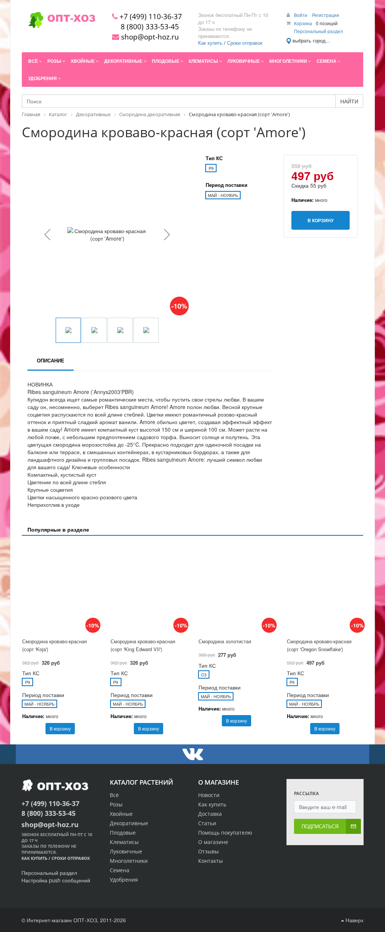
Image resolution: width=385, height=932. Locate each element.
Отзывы (208, 851)
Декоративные (129, 823)
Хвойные (121, 813)
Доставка (210, 813)
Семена (119, 870)
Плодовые (123, 832)
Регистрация (325, 15)
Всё (114, 795)
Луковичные (126, 851)
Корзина (303, 23)
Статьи (207, 823)
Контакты (210, 860)
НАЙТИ (349, 101)
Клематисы (124, 842)
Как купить (210, 42)
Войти (301, 15)
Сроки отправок (244, 42)
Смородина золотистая (225, 641)
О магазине (213, 842)
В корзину (60, 728)
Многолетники (129, 860)
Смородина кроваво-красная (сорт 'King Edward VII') (143, 645)
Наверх (354, 920)
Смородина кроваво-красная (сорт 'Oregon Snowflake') (319, 645)
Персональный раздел (318, 31)
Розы (116, 804)
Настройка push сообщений (55, 880)
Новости (209, 795)
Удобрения (124, 879)
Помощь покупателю (225, 832)
